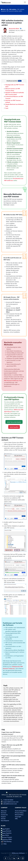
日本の (10, 839)
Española (8, 833)
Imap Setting (7, 841)
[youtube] (18, 858)
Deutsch (8, 831)
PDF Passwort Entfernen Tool (13, 380)
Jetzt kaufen (14, 427)
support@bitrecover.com (10, 802)
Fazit (6, 108)
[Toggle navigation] (25, 2)
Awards (3, 818)
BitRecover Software (18, 853)
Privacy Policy (19, 812)
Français (9, 837)
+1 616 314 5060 (8, 800)
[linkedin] (14, 858)
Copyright (18, 816)
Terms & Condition (20, 811)
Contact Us (4, 814)
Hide (20, 81)
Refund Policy (19, 814)
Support (3, 816)
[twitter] (10, 858)
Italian (7, 835)
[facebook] (5, 858)
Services (3, 812)
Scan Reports (5, 820)
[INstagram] (22, 858)
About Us (4, 811)
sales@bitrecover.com (10, 804)
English (7, 829)
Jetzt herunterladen (14, 422)
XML (16, 818)
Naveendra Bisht (14, 28)
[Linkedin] (20, 28)
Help (4, 844)
